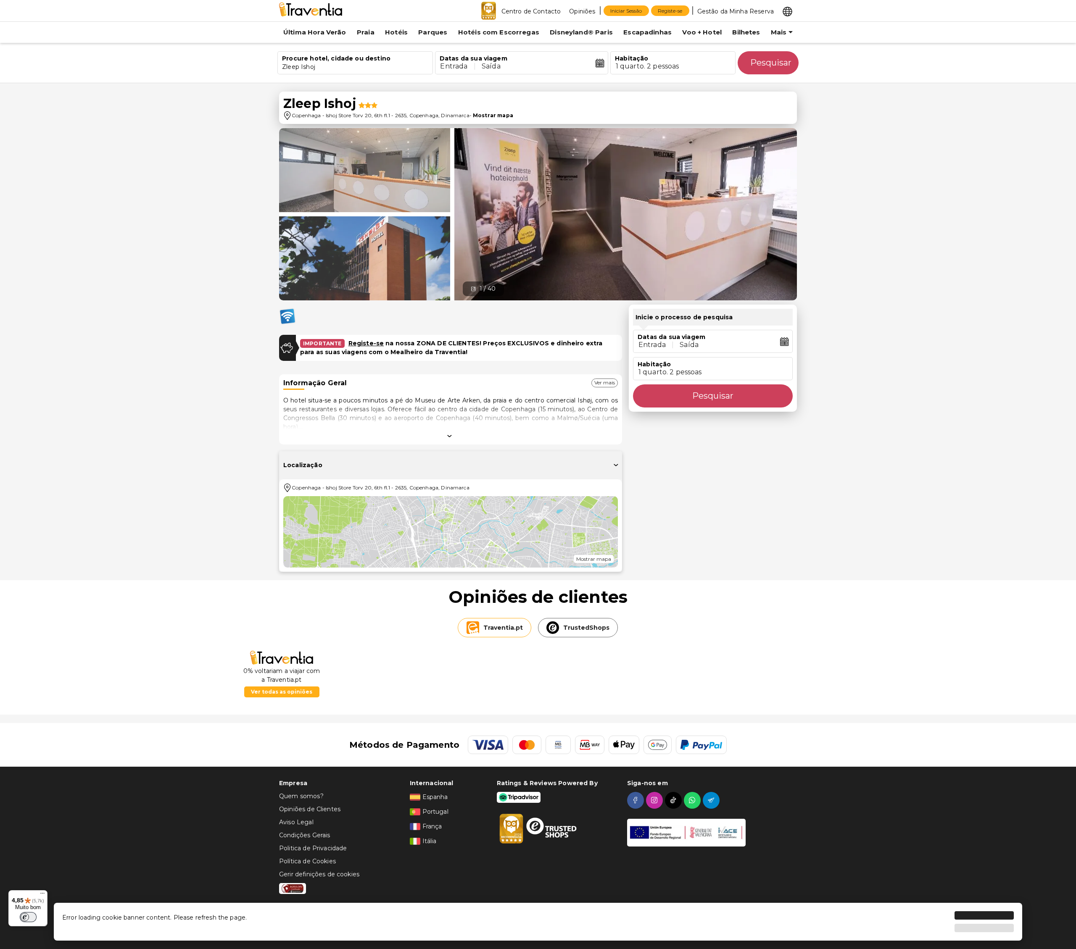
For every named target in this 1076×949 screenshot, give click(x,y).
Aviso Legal (296, 822)
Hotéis (396, 32)
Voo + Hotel (702, 32)
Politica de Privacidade (313, 848)
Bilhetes (746, 32)
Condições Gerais (304, 835)
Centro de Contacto (531, 11)
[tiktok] (674, 800)
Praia (365, 32)
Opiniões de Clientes (309, 809)
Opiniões (582, 11)
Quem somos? (301, 796)
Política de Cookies (307, 861)
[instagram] (655, 800)
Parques (432, 32)
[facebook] (636, 800)
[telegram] (712, 800)
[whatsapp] (693, 800)
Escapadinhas (647, 32)
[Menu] (42, 895)
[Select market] (787, 10)
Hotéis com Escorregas (498, 32)
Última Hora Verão (314, 32)
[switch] (28, 917)
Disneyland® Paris (581, 32)
